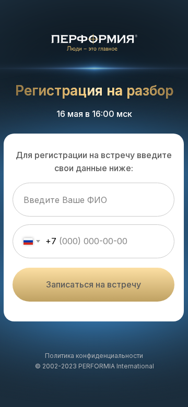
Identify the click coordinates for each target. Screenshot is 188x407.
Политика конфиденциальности (94, 356)
